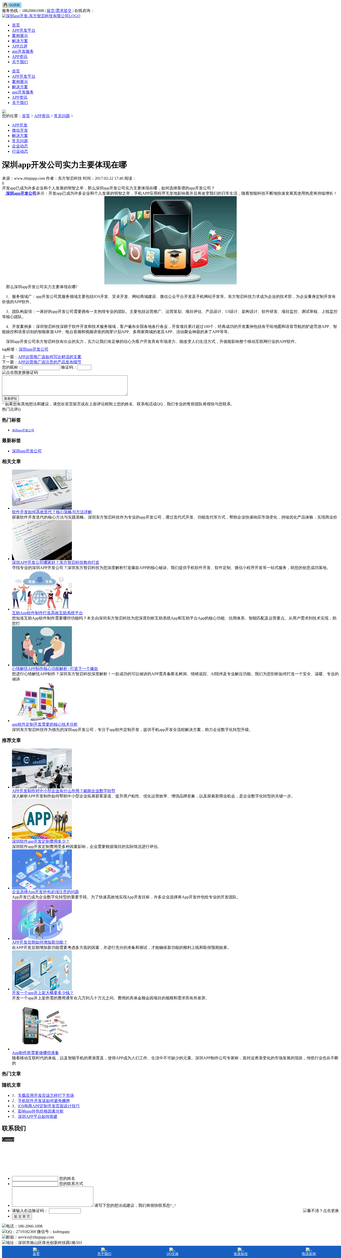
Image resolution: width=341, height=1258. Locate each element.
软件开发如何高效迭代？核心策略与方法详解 (52, 512)
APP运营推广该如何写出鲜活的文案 (49, 357)
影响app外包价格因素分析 (41, 1111)
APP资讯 (19, 56)
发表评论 (10, 398)
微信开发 (20, 130)
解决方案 (20, 41)
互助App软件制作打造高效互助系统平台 (47, 613)
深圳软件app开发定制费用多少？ (41, 841)
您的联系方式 (71, 1184)
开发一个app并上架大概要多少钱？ (43, 993)
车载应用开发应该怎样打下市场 (46, 1095)
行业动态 (20, 151)
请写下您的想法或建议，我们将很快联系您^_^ (135, 1205)
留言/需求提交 (59, 10)
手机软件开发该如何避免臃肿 (44, 1101)
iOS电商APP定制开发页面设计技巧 (49, 1106)
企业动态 (20, 146)
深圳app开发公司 (33, 349)
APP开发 (19, 125)
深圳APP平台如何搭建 (37, 1116)
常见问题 (62, 116)
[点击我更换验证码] (20, 372)
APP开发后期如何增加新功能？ (39, 942)
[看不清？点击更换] (321, 1210)
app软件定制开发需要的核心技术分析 (45, 724)
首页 (16, 25)
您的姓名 (67, 1178)
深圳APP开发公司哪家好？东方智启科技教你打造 (55, 562)
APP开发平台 (23, 30)
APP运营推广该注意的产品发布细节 (49, 362)
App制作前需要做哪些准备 (35, 1053)
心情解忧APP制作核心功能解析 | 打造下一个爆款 (55, 668)
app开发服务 (23, 51)
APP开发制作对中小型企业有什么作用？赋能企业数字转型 (63, 791)
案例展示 (20, 35)
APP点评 (19, 46)
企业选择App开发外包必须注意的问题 (45, 892)
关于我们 (20, 62)
